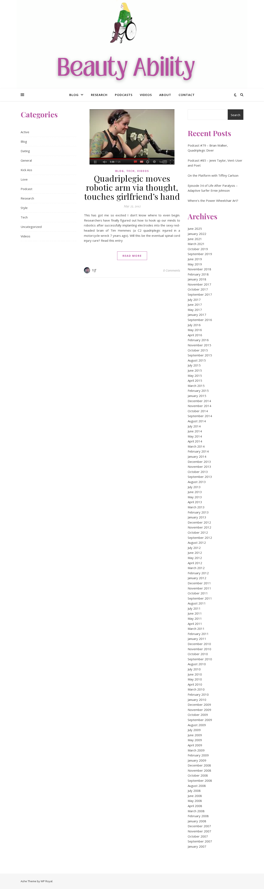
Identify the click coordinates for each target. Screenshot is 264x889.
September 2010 (200, 659)
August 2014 (197, 421)
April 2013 (195, 502)
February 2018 (198, 274)
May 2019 (195, 264)
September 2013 (200, 477)
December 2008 (199, 765)
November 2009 (199, 710)
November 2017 (199, 284)
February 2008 (198, 816)
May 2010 (195, 679)
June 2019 (195, 259)
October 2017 (198, 289)
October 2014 (198, 411)
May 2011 (195, 618)
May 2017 (195, 310)
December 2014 (199, 401)
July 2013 (194, 487)
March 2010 (196, 689)
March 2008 (196, 811)
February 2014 (198, 451)
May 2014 (195, 436)
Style (24, 208)
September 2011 (200, 598)
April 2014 (195, 441)
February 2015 (198, 390)
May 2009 (195, 740)
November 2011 (199, 588)
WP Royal (46, 881)
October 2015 (198, 350)
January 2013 (197, 517)
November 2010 (199, 649)
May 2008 (195, 801)
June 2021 (195, 239)
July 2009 (194, 730)
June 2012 (195, 553)
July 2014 (194, 426)
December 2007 (199, 826)
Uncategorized (31, 227)
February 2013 (198, 512)
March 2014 (196, 446)
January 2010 (197, 700)
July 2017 (194, 300)
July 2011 (194, 608)
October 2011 (198, 593)
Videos (146, 95)
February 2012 (198, 573)
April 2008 (195, 806)
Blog (74, 95)
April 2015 (195, 380)
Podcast (26, 189)
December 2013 (199, 462)
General (26, 160)
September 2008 (200, 780)
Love (24, 179)
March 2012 (196, 568)
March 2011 (196, 628)
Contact (187, 95)
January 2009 (197, 760)
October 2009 (198, 715)
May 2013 (195, 497)
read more (132, 256)
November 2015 (199, 345)
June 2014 (195, 431)
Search (235, 115)
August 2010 (197, 664)
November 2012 (199, 527)
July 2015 (194, 365)
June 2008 (195, 796)
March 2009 (196, 750)
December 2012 (199, 522)
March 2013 (196, 507)
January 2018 (197, 279)
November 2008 (199, 770)
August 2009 (197, 725)
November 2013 (199, 466)
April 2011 (195, 624)
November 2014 (199, 406)
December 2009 (199, 704)
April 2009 (195, 745)
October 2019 (198, 249)
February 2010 (198, 694)
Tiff (94, 270)
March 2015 (196, 386)
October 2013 (198, 472)
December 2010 (199, 644)
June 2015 (195, 370)
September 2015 (200, 355)
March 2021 (196, 244)
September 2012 (200, 538)
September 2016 (200, 320)
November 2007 (199, 831)
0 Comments (171, 270)
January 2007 (197, 846)
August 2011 (197, 603)
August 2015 (197, 360)
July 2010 (194, 669)
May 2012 (195, 558)
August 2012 (197, 542)
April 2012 (195, 563)
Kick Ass (26, 170)
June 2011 (195, 613)
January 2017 (197, 315)
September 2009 (200, 720)
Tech (24, 217)
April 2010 (195, 684)
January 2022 (197, 234)
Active (25, 132)
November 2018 (199, 269)
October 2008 (198, 775)
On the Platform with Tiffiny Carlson (213, 175)
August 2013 (197, 482)
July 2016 (194, 325)
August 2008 (197, 786)
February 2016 (198, 340)
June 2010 (195, 674)
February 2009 (198, 755)
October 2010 (198, 654)
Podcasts (123, 95)
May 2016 (195, 330)
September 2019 (200, 254)
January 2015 (197, 396)
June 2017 (195, 304)
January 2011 (197, 639)
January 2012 (197, 578)
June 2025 (195, 228)
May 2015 (195, 375)
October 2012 (198, 532)
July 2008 (194, 791)
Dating (25, 151)
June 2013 (195, 492)
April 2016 (195, 335)
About (165, 95)
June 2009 (195, 735)
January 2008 (197, 821)
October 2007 (198, 836)
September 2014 (200, 416)
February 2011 (198, 634)
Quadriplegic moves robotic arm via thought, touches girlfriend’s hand (132, 187)
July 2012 (194, 548)
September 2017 (200, 294)
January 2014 (197, 456)
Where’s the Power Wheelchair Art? (213, 200)
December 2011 (199, 583)
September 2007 (200, 841)
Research (99, 95)
